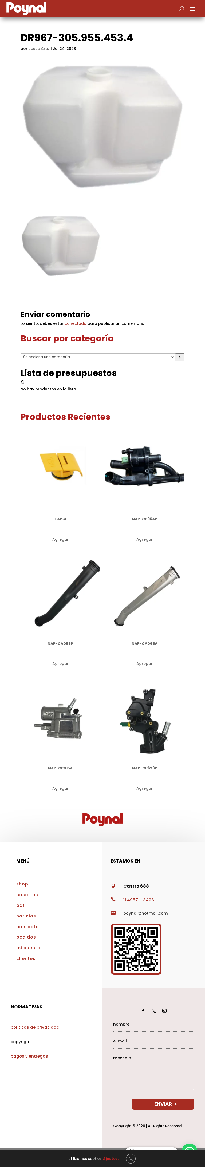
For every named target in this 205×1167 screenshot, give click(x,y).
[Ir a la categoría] (179, 357)
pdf (20, 905)
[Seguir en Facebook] (143, 1011)
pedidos (26, 937)
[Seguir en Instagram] (164, 1011)
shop (22, 884)
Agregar (60, 539)
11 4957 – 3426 (138, 900)
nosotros (27, 895)
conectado (75, 323)
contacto (27, 927)
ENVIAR (163, 1104)
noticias (26, 916)
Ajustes (110, 1158)
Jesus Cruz (39, 48)
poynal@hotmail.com (145, 913)
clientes (26, 958)
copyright (21, 1042)
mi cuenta (28, 948)
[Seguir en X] (153, 1011)
